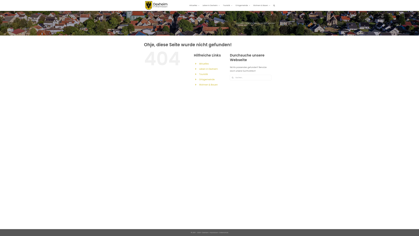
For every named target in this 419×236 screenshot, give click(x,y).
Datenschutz (223, 233)
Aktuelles (204, 63)
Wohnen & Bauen (208, 84)
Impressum (214, 233)
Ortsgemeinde (207, 79)
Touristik (203, 74)
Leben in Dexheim (208, 68)
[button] (274, 5)
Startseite (240, 23)
